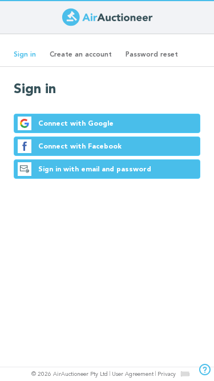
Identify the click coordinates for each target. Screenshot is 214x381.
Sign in (28, 58)
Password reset (152, 54)
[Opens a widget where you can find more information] (202, 371)
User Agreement (133, 375)
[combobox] (185, 374)
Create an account (81, 54)
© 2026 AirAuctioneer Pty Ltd (69, 375)
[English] (184, 373)
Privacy (167, 375)
